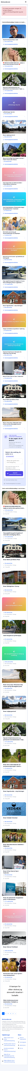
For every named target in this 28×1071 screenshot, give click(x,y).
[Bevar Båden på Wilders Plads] (14, 395)
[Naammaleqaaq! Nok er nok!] (14, 35)
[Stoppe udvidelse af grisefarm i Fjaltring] (14, 324)
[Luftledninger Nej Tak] (14, 107)
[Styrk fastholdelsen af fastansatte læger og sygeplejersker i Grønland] (14, 203)
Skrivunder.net (5, 2)
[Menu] (25, 2)
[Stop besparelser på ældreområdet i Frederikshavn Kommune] (14, 179)
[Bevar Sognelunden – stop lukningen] (14, 301)
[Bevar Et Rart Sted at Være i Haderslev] (14, 372)
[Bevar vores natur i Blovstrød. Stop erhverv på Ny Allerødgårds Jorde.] (14, 419)
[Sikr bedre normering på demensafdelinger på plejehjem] (14, 228)
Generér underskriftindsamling (15, 473)
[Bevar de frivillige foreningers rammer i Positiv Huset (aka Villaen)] (14, 154)
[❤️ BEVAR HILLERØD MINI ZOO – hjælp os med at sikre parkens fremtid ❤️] (14, 59)
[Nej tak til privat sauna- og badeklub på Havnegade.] (14, 252)
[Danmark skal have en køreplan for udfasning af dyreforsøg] (14, 348)
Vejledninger (6, 1035)
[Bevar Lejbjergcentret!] (14, 130)
